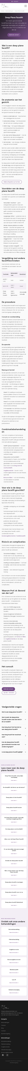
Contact (3, 1031)
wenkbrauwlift (21, 536)
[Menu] (25, 6)
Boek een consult (14, 35)
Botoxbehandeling (6, 1041)
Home (2, 11)
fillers (10, 477)
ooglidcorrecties (11, 639)
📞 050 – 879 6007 (14, 1)
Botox (5, 477)
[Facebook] (2, 1055)
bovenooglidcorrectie (8, 536)
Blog (2, 1028)
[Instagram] (7, 1055)
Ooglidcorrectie (8, 470)
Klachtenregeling (5, 1033)
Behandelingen (9, 11)
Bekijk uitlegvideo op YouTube (12, 182)
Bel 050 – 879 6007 (9, 692)
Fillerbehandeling (5, 1044)
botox (18, 637)
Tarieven (3, 1025)
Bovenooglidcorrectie (7, 1052)
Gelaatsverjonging (6, 1049)
